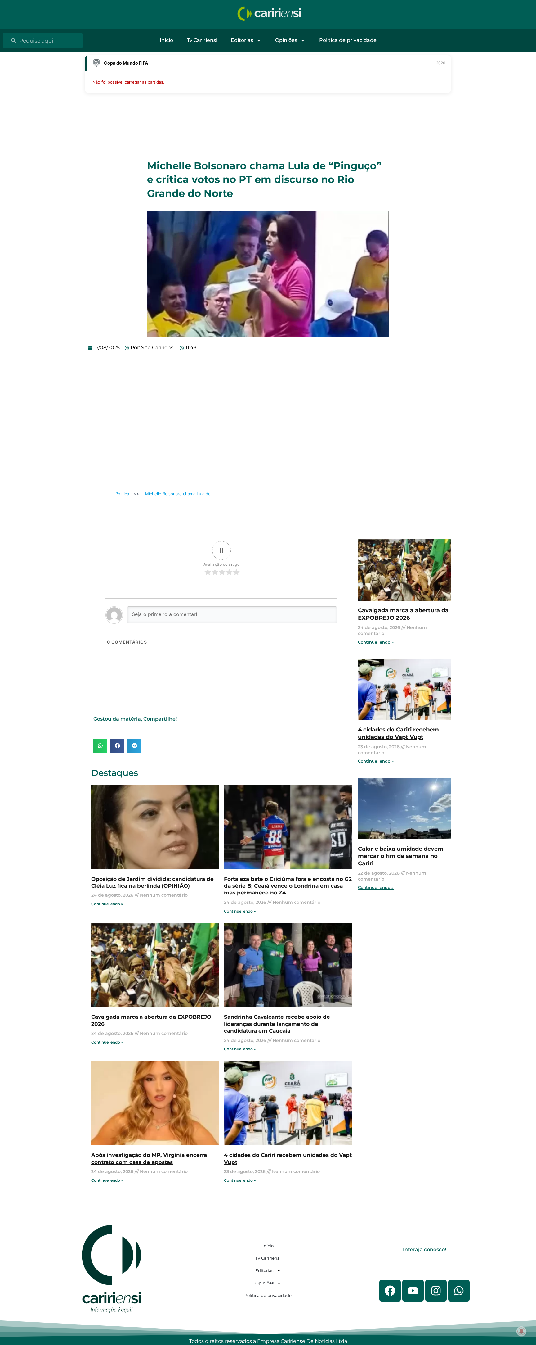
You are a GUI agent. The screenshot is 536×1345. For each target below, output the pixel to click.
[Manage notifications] (521, 1331)
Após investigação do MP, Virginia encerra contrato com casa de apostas (149, 1158)
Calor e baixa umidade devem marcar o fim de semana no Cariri (401, 856)
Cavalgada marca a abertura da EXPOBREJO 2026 (403, 614)
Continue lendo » (107, 904)
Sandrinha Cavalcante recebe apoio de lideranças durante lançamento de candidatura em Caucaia (277, 1023)
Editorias (242, 40)
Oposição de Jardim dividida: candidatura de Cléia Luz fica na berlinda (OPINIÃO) (152, 882)
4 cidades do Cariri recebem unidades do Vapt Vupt (398, 733)
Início (166, 40)
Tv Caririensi (202, 40)
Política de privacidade (348, 40)
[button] (100, 746)
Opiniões (286, 40)
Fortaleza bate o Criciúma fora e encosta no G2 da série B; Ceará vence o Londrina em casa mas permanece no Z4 (288, 886)
